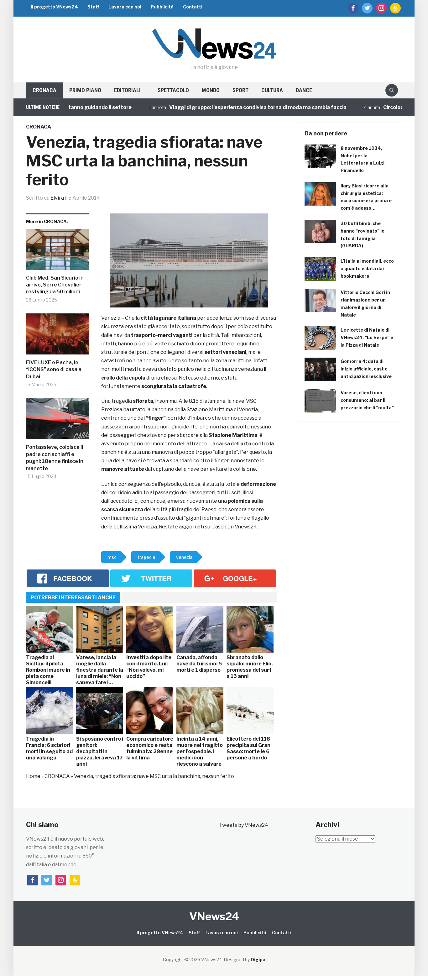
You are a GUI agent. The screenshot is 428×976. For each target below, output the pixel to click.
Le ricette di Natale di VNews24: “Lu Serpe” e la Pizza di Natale (367, 337)
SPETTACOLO (173, 90)
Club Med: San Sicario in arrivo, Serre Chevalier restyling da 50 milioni (55, 285)
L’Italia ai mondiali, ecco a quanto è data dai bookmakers (367, 268)
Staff (93, 6)
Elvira (57, 198)
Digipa (258, 959)
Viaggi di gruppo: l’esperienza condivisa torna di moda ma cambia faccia (240, 107)
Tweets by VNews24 (243, 825)
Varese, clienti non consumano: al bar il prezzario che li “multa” (367, 400)
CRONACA (44, 90)
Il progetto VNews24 (54, 6)
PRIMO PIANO (85, 90)
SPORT (240, 90)
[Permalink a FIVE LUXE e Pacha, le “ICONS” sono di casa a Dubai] (57, 336)
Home (33, 776)
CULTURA (272, 90)
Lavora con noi (124, 6)
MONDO (211, 90)
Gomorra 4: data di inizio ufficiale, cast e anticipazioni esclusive (366, 369)
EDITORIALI (127, 90)
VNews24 (214, 916)
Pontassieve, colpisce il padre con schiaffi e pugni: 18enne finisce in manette (54, 457)
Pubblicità (162, 6)
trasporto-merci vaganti (161, 335)
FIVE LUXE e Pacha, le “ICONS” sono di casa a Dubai (53, 369)
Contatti (192, 6)
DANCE (304, 90)
